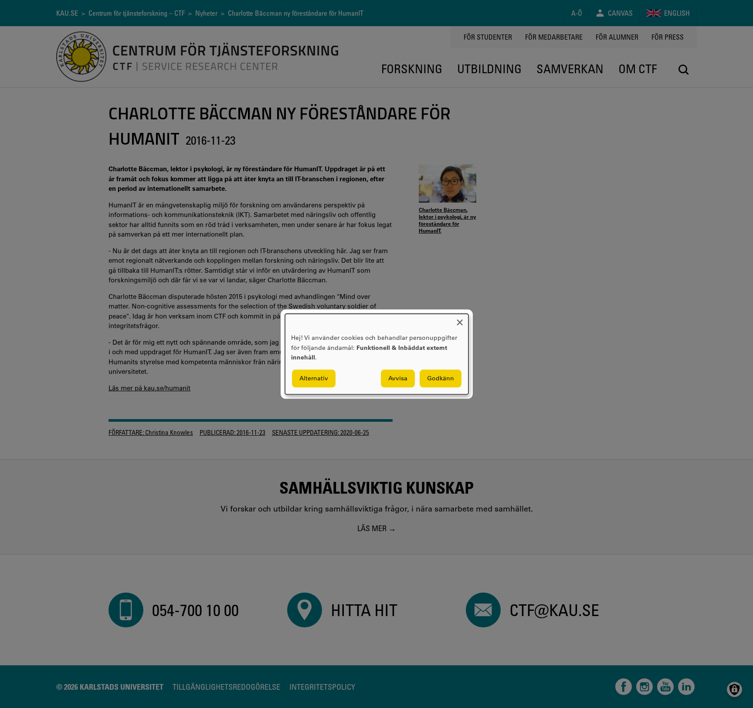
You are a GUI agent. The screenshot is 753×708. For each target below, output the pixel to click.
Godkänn (440, 378)
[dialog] (376, 354)
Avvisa (397, 378)
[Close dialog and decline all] (459, 319)
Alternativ (313, 378)
